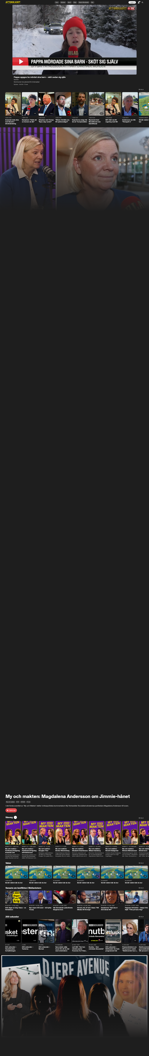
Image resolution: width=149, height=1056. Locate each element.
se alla (141, 89)
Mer (92, 2)
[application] (74, 40)
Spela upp (12, 810)
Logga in (132, 2)
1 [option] (15, 817)
